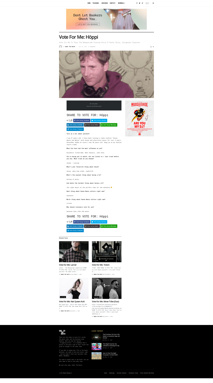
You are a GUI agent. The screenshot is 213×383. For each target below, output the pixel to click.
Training (95, 3)
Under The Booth (70, 46)
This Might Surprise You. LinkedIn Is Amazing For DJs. (111, 344)
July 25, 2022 (82, 46)
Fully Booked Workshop (147, 373)
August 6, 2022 (75, 311)
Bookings (105, 3)
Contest (112, 3)
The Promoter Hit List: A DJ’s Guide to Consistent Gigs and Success (111, 336)
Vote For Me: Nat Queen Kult (72, 301)
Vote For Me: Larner (68, 264)
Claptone (92, 46)
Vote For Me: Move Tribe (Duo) (105, 301)
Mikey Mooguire (67, 373)
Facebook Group (133, 373)
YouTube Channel (121, 373)
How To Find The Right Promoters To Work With (110, 354)
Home (89, 3)
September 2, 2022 (76, 274)
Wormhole (121, 3)
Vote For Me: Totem (100, 264)
